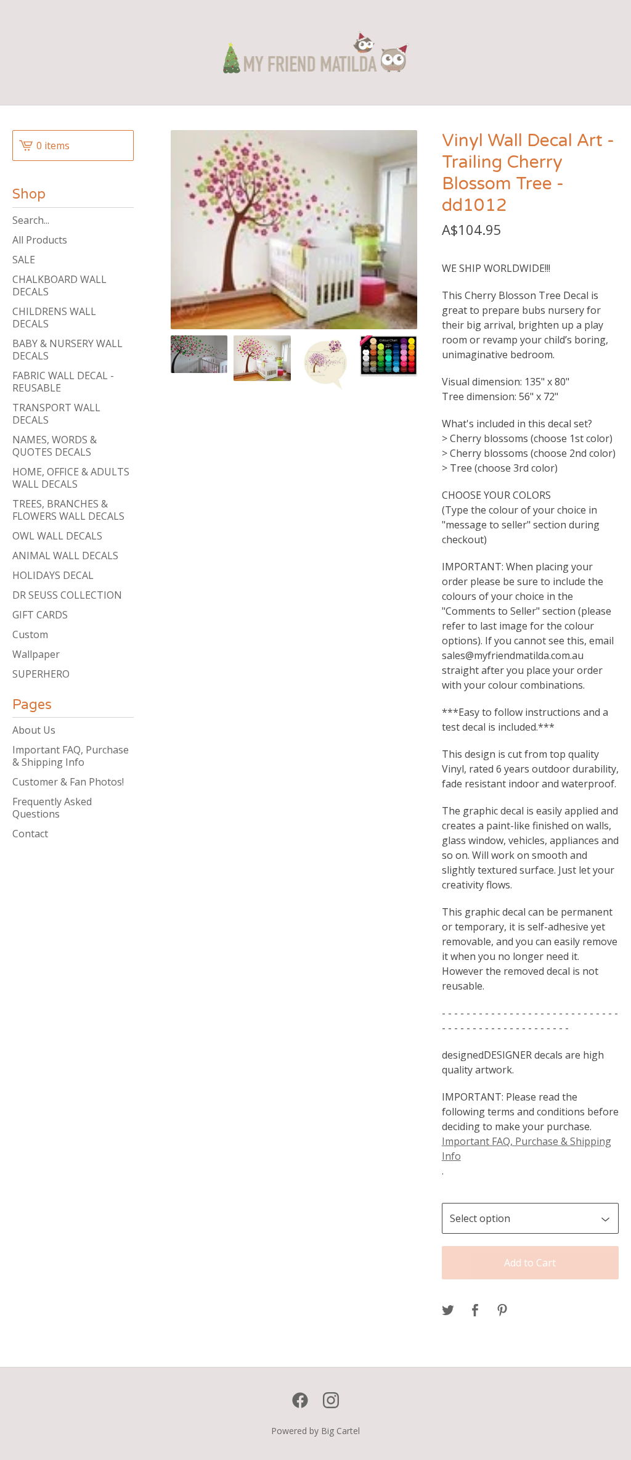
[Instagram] (331, 1400)
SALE (23, 259)
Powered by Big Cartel (315, 1431)
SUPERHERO (41, 674)
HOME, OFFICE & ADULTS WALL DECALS (70, 478)
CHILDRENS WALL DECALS (54, 317)
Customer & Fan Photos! (68, 782)
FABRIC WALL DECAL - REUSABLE (63, 382)
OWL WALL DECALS (57, 536)
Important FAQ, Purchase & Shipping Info (70, 756)
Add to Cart (530, 1262)
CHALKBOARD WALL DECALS (59, 285)
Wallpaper (36, 654)
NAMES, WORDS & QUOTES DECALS (54, 446)
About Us (33, 730)
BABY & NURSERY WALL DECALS (67, 350)
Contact (30, 833)
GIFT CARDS (40, 614)
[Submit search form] (124, 220)
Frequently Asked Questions (52, 808)
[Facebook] (300, 1400)
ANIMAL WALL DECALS (65, 555)
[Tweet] (448, 1311)
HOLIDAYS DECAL (53, 575)
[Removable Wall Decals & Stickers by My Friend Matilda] (315, 52)
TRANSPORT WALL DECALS (56, 414)
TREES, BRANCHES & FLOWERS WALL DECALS (68, 510)
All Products (39, 240)
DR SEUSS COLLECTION (67, 595)
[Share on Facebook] (475, 1311)
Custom (30, 634)
